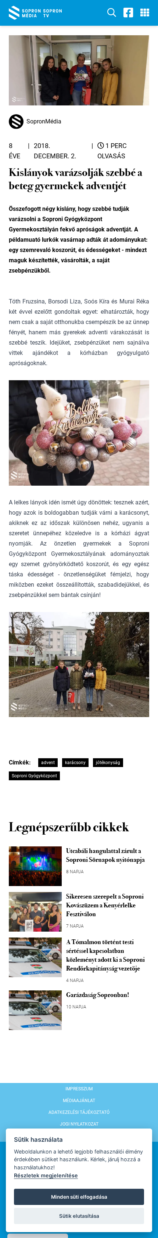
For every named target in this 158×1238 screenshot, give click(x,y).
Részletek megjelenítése (46, 1175)
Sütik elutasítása (79, 1216)
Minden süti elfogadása (79, 1197)
